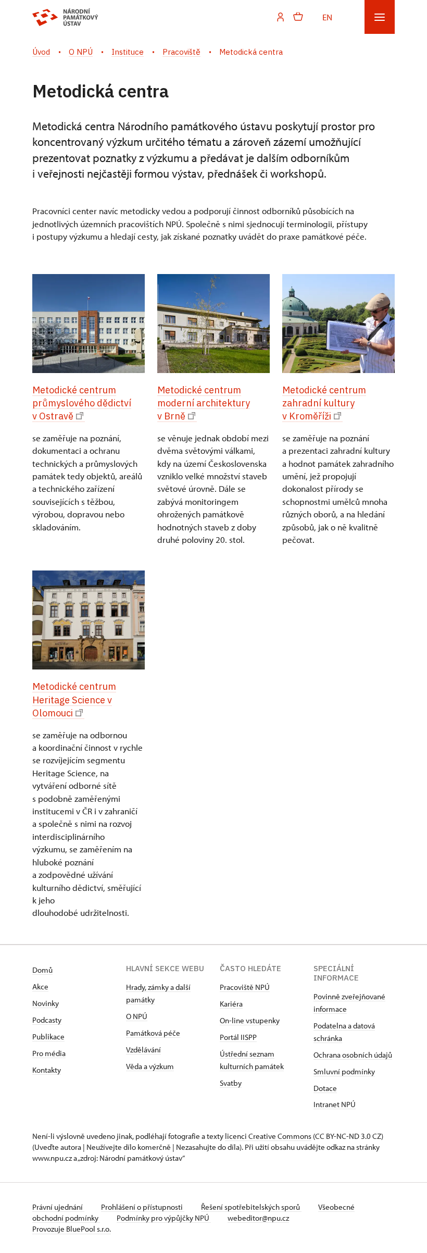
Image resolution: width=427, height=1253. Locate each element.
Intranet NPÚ (334, 1104)
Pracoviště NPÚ (245, 987)
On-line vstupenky (250, 1020)
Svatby (231, 1083)
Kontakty (46, 1070)
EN (327, 16)
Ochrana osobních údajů (352, 1055)
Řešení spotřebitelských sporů (251, 1207)
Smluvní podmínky (344, 1071)
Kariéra (231, 1004)
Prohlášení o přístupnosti (142, 1207)
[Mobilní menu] (380, 17)
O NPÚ (136, 1016)
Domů (42, 970)
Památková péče (153, 1033)
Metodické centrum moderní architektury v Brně (203, 403)
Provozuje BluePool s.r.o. (71, 1229)
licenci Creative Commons (268, 1136)
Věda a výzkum (150, 1066)
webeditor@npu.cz (258, 1218)
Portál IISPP (238, 1037)
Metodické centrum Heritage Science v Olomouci (74, 699)
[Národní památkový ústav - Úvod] (65, 17)
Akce (40, 986)
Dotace (325, 1088)
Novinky (45, 1003)
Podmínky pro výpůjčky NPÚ (164, 1218)
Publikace (48, 1036)
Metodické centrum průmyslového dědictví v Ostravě (81, 403)
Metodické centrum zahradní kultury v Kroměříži (324, 403)
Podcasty (46, 1020)
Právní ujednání (58, 1207)
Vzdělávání (143, 1049)
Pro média (49, 1053)
